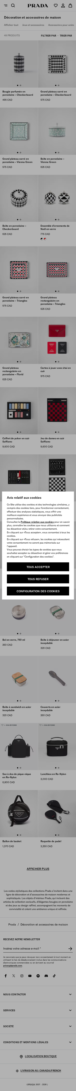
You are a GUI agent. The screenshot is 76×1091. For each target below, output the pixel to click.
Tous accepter (38, 567)
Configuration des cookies (38, 591)
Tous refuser (38, 579)
